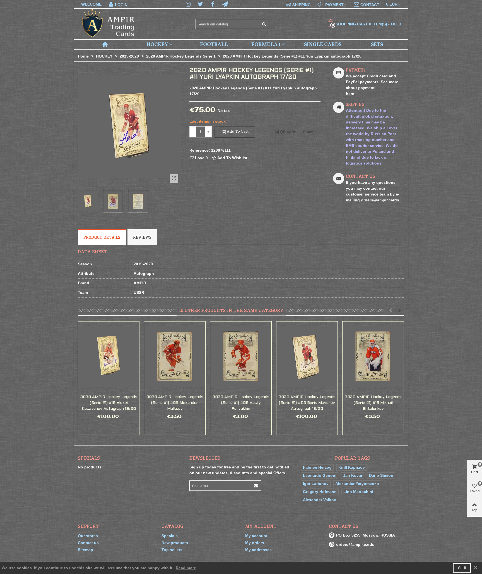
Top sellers (172, 549)
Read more (186, 568)
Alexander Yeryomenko (357, 483)
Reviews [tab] (142, 237)
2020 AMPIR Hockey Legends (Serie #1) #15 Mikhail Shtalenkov (373, 403)
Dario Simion (381, 475)
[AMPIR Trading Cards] (108, 24)
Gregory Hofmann (320, 491)
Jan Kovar (352, 475)
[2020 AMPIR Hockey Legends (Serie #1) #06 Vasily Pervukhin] (240, 356)
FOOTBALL (214, 44)
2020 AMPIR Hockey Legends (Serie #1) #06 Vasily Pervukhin (241, 403)
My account (256, 535)
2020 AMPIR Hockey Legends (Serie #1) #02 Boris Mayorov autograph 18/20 (307, 403)
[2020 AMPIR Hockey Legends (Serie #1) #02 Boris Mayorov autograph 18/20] (307, 356)
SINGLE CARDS (322, 44)
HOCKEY (157, 44)
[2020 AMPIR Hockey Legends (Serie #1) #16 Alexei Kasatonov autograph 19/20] (108, 356)
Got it (462, 568)
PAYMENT (356, 70)
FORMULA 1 (266, 44)
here (350, 93)
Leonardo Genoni (319, 475)
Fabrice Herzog (317, 467)
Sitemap (85, 549)
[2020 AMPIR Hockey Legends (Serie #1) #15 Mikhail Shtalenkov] (373, 356)
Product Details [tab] (101, 237)
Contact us (88, 542)
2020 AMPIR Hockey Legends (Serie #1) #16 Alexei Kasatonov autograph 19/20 (108, 403)
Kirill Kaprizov (351, 467)
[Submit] (264, 24)
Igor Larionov (316, 483)
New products (175, 542)
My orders (254, 542)
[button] (332, 4)
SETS (377, 44)
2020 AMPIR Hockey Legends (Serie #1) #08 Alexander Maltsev (174, 403)
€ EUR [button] (391, 4)
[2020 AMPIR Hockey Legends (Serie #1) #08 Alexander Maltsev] (174, 356)
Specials (89, 458)
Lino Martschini (358, 491)
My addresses (258, 549)
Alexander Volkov (319, 499)
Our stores (88, 535)
